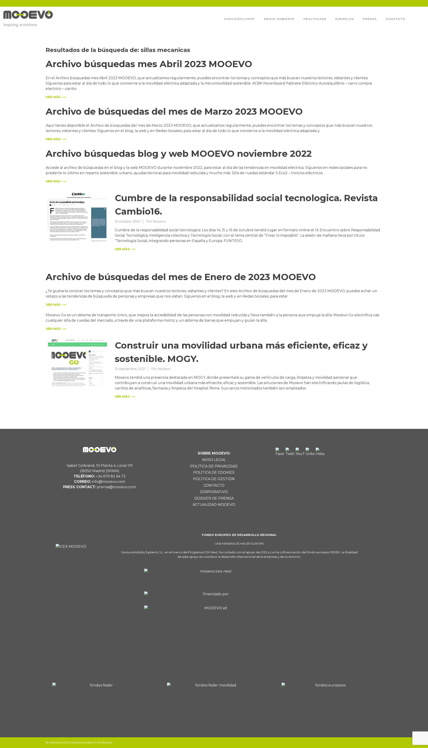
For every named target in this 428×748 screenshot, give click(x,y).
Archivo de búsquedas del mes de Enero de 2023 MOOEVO (181, 276)
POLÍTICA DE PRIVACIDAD (214, 466)
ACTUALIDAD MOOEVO (214, 504)
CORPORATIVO (214, 492)
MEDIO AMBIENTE (279, 19)
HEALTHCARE (315, 19)
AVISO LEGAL (214, 460)
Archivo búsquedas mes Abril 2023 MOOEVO (149, 63)
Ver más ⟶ (56, 97)
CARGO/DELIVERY (239, 19)
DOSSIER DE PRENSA (214, 498)
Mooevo (159, 221)
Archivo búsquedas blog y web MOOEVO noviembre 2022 (179, 153)
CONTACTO (395, 19)
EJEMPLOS (344, 19)
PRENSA (370, 19)
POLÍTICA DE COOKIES (214, 472)
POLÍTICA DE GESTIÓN (214, 479)
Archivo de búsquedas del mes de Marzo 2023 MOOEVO (174, 111)
